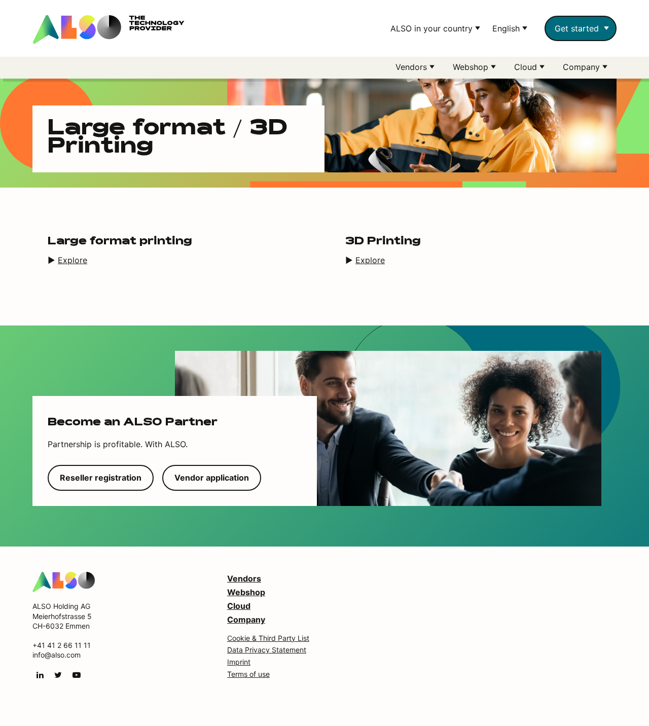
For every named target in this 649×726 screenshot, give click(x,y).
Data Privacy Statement (266, 649)
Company (246, 619)
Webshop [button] (472, 67)
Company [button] (582, 67)
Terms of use (248, 674)
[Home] (63, 581)
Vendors (244, 578)
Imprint (238, 662)
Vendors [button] (412, 67)
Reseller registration (100, 478)
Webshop (246, 592)
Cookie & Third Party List (268, 638)
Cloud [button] (526, 67)
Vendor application (211, 478)
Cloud (238, 606)
